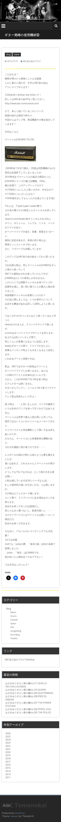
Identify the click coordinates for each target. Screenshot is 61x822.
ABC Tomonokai (21, 17)
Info (12, 627)
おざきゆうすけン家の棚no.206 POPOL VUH (28, 709)
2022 (7, 745)
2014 (7, 771)
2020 (7, 752)
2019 (7, 755)
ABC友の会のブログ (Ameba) (19, 659)
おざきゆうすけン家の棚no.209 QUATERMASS (29, 693)
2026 (7, 733)
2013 (7, 774)
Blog (8, 54)
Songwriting (15, 631)
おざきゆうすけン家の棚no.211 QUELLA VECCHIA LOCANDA (26, 685)
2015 (7, 768)
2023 (7, 742)
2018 (7, 758)
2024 (7, 739)
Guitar (16, 54)
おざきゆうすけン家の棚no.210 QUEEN (25, 689)
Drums (13, 616)
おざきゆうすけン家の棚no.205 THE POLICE (28, 712)
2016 (7, 764)
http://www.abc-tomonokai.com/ (22, 103)
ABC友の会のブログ (32, 61)
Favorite (14, 619)
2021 (7, 749)
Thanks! (13, 638)
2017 (7, 761)
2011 (7, 777)
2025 (7, 736)
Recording (15, 634)
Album (13, 612)
